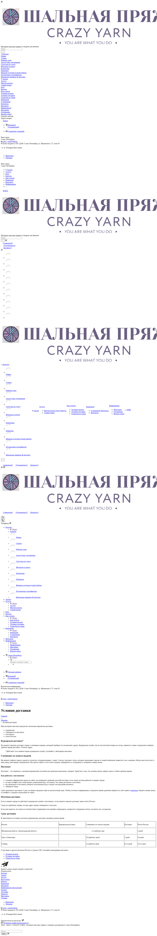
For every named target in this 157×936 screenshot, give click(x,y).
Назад (14, 529)
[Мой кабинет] (2, 463)
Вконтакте (10, 156)
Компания (14, 633)
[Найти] (3, 51)
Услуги (13, 606)
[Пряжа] (8, 258)
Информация (15, 645)
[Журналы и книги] (8, 288)
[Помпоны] (8, 300)
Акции (3, 875)
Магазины (5, 896)
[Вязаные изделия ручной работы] (8, 306)
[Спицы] (8, 264)
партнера (134, 790)
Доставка (4, 892)
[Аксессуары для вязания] (8, 276)
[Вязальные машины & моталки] (8, 318)
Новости (4, 894)
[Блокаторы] (8, 294)
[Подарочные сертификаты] (8, 312)
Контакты (5, 886)
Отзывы (4, 898)
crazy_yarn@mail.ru (10, 141)
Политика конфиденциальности (16, 923)
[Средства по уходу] (8, 282)
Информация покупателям (11, 888)
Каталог (13, 531)
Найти (4, 934)
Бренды (4, 881)
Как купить (14, 620)
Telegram (9, 158)
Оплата (4, 890)
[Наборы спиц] (8, 270)
